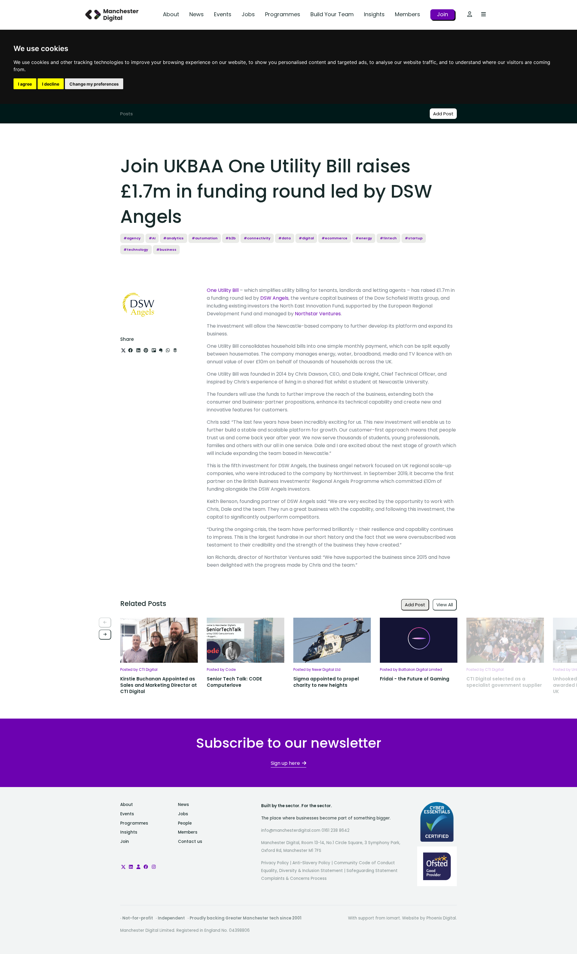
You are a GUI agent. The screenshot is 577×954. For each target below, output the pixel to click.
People (185, 823)
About (171, 14)
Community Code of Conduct (364, 863)
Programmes (282, 14)
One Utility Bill (223, 290)
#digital (306, 238)
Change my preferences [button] (94, 83)
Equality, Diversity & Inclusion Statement (302, 871)
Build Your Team (332, 14)
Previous (105, 623)
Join (442, 14)
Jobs (248, 14)
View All (444, 604)
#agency (132, 238)
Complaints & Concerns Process (294, 878)
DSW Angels (274, 298)
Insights (374, 14)
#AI (152, 238)
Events (222, 14)
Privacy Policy (275, 863)
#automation (205, 238)
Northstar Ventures (318, 313)
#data (284, 238)
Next (105, 635)
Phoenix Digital (441, 918)
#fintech (388, 238)
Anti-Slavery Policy (311, 863)
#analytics (173, 238)
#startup (414, 238)
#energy (364, 238)
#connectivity (257, 238)
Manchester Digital (113, 15)
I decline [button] (50, 83)
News (196, 14)
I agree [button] (25, 83)
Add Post (443, 114)
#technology (136, 249)
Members (407, 14)
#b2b (230, 238)
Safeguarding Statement (372, 871)
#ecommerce (334, 238)
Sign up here (285, 763)
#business (166, 249)
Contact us (190, 841)
